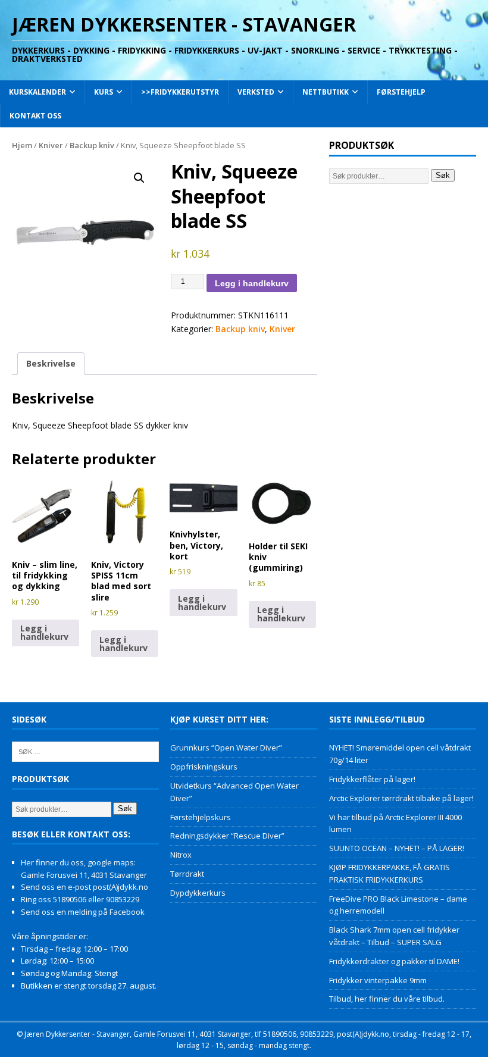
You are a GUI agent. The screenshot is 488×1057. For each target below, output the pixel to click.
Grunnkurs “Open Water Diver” (226, 747)
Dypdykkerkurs (198, 892)
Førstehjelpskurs (200, 817)
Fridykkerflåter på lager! (372, 779)
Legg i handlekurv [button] (44, 632)
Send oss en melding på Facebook (83, 911)
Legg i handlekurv (252, 283)
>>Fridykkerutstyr (180, 92)
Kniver (51, 145)
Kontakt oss (35, 116)
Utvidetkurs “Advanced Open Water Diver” (234, 791)
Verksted (255, 92)
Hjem (22, 145)
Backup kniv (92, 145)
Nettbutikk (325, 92)
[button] (139, 178)
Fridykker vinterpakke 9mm (378, 980)
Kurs (103, 92)
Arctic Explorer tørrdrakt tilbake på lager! (401, 798)
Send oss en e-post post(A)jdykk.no (84, 886)
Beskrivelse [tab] (51, 363)
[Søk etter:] (85, 751)
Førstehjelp (401, 92)
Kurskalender (37, 92)
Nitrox (181, 854)
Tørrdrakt (187, 873)
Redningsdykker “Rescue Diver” (227, 835)
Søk (443, 175)
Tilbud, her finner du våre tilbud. (387, 998)
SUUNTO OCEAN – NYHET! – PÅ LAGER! (396, 848)
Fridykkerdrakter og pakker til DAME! (394, 961)
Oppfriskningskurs (203, 766)
